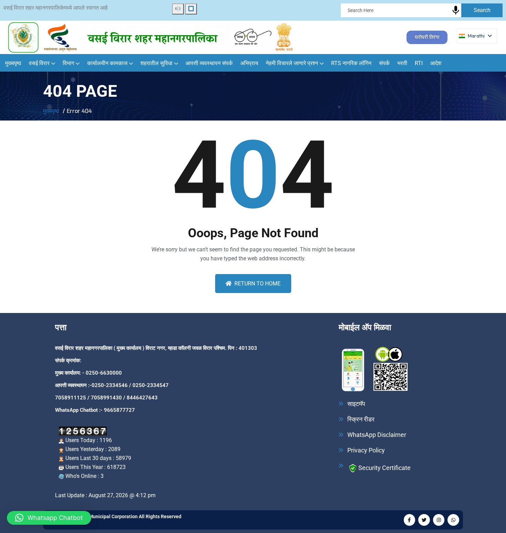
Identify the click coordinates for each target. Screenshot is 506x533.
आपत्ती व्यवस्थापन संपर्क (209, 63)
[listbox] (477, 36)
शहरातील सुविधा (156, 63)
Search (482, 10)
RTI (419, 63)
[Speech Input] (455, 10)
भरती (402, 63)
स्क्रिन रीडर (361, 419)
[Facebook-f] (409, 520)
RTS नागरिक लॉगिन (351, 63)
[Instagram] (439, 520)
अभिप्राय (249, 63)
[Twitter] (424, 520)
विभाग (68, 63)
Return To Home (257, 283)
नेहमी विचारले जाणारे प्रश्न (292, 63)
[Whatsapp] (453, 520)
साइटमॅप (356, 404)
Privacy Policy (366, 450)
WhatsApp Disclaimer (376, 435)
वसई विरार (39, 63)
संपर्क (384, 63)
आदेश (435, 63)
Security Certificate (384, 467)
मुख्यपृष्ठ (13, 63)
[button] (49, 518)
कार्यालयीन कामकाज (107, 63)
